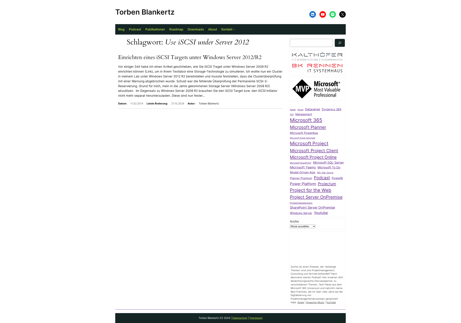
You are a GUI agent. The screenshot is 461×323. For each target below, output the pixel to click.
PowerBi (337, 178)
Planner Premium (301, 178)
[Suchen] (340, 43)
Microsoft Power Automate (302, 138)
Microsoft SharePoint (300, 163)
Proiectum (327, 183)
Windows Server (301, 213)
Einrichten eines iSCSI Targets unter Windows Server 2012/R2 (189, 57)
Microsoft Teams (303, 167)
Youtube (321, 213)
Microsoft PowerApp (304, 133)
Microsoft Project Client (314, 150)
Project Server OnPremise (316, 197)
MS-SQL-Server (325, 172)
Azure (300, 109)
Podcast (322, 177)
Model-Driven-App (302, 172)
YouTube (331, 302)
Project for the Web (310, 190)
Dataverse (312, 109)
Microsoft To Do (328, 167)
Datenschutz (239, 317)
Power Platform (303, 184)
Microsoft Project (309, 143)
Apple (293, 109)
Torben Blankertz (144, 12)
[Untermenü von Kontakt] (234, 29)
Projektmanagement (301, 202)
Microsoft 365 (306, 120)
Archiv (294, 221)
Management (303, 114)
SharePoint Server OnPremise (312, 207)
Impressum (256, 317)
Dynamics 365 (331, 109)
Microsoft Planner (308, 127)
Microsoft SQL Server (328, 162)
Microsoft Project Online (313, 157)
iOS (292, 114)
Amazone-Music (315, 302)
